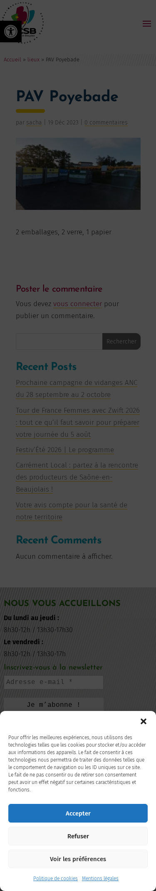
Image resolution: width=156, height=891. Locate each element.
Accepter (78, 813)
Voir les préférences (78, 859)
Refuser (78, 836)
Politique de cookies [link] (55, 878)
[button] (143, 721)
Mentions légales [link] (100, 878)
